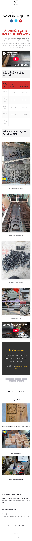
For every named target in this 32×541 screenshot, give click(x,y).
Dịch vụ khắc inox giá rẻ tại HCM (16, 479)
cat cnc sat (17, 378)
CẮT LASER (19, 12)
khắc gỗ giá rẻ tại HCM (16, 453)
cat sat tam (20, 381)
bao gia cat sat (9, 378)
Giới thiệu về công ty (16, 530)
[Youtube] (18, 537)
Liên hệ (16, 533)
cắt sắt (24, 378)
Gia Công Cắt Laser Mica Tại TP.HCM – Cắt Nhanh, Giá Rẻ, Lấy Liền (16, 426)
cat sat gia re (12, 381)
